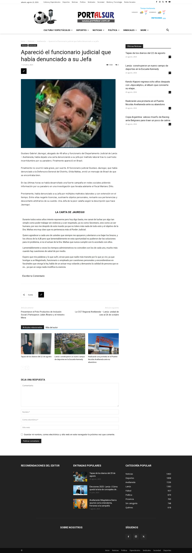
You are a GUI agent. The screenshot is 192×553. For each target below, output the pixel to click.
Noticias (31, 41)
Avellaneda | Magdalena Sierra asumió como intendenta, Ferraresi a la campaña (103, 503)
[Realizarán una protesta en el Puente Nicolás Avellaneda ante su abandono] (103, 343)
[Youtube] (169, 2)
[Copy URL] (24, 71)
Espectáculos (135, 550)
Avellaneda (41, 41)
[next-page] (27, 368)
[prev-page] (22, 368)
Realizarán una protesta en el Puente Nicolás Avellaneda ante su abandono (102, 359)
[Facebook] (156, 2)
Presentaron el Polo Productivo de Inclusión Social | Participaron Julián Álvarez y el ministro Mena (43, 315)
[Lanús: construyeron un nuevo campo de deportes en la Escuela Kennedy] (70, 343)
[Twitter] (163, 2)
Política (124, 550)
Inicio (23, 41)
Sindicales (147, 550)
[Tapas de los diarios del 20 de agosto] (80, 477)
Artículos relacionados (32, 327)
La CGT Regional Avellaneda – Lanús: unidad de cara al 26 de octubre (97, 313)
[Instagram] (159, 2)
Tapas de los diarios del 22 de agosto (36, 357)
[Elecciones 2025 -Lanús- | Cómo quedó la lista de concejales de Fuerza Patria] (80, 490)
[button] (167, 30)
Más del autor (52, 327)
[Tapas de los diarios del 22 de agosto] (36, 343)
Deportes (167, 550)
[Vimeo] (166, 2)
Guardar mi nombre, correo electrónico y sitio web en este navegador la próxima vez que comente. (69, 434)
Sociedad (157, 550)
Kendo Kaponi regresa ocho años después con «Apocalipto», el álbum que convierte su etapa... (148, 85)
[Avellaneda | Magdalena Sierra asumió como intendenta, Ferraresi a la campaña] (80, 504)
